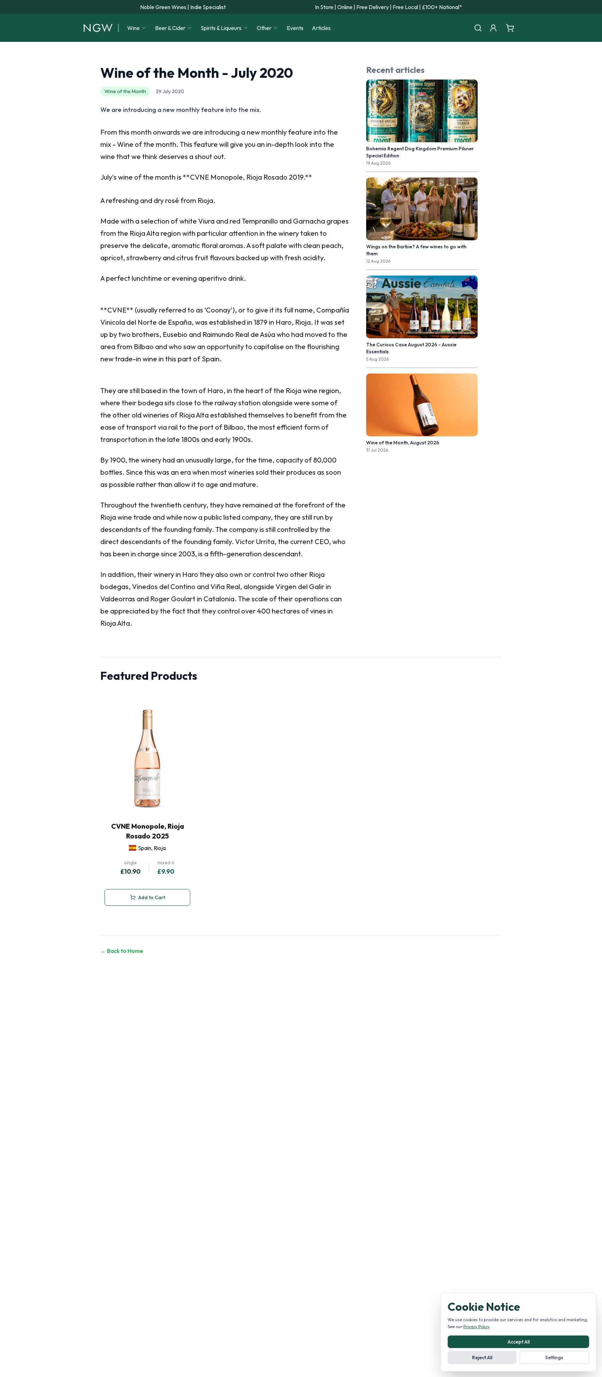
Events (295, 27)
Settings (554, 1357)
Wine (133, 27)
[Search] (478, 28)
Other (264, 27)
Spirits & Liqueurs (221, 27)
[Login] (493, 28)
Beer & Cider (170, 27)
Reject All (482, 1357)
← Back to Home (121, 950)
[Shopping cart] (510, 28)
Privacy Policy (476, 1326)
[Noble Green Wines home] (98, 28)
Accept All (519, 1342)
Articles (321, 27)
